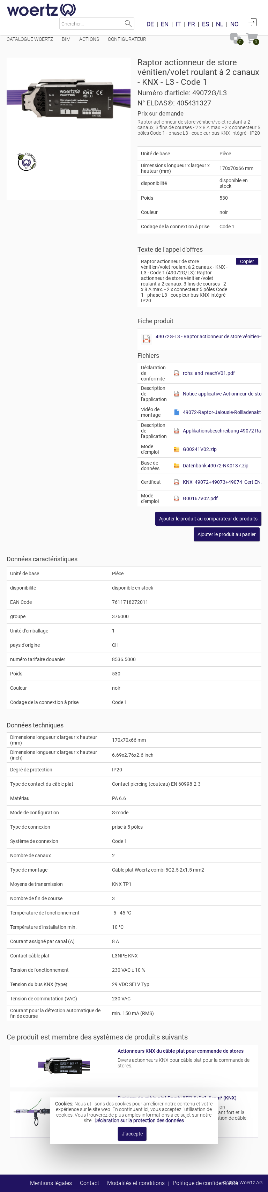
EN (165, 24)
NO (234, 24)
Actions (89, 39)
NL (219, 24)
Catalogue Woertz (30, 39)
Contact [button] (89, 1183)
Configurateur (127, 39)
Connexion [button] (252, 22)
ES (205, 24)
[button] (208, 519)
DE (150, 24)
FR (191, 24)
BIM (66, 39)
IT (178, 24)
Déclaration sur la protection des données (139, 1120)
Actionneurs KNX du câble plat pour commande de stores (181, 1051)
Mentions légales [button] (51, 1183)
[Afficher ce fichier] (146, 339)
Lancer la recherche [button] (128, 23)
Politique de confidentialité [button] (205, 1183)
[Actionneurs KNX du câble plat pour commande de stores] (64, 1081)
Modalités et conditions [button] (136, 1183)
